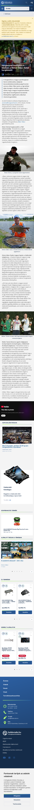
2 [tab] (14, 571)
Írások (5, 688)
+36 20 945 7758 (12, 713)
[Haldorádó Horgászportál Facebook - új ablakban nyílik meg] (10, 758)
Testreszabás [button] (17, 804)
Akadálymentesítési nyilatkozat (12, 750)
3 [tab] (17, 571)
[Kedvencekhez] (14, 585)
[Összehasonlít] (14, 588)
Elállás (5, 752)
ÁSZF (4, 741)
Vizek (5, 692)
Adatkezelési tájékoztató (10, 744)
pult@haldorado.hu (8, 36)
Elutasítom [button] (17, 800)
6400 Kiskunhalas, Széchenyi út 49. (18, 723)
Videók (5, 684)
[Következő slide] (31, 571)
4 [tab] (19, 571)
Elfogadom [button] (17, 796)
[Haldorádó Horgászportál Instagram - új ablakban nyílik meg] (15, 758)
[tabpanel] (17, 555)
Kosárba (8, 612)
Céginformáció (7, 738)
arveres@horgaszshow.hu (9, 103)
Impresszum (7, 747)
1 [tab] (12, 571)
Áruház (5, 681)
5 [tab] (22, 571)
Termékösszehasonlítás (11, 696)
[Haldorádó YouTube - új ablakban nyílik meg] (5, 758)
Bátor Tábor (21, 122)
